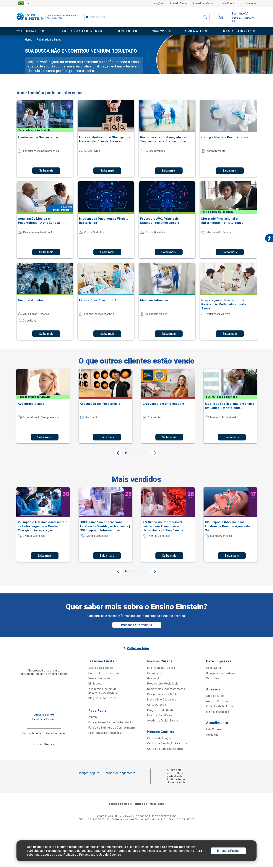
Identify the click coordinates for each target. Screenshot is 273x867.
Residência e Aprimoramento (166, 688)
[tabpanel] (43, 406)
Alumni (93, 717)
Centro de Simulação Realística (167, 743)
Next (155, 453)
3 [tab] (132, 453)
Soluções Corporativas (220, 673)
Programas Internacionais (105, 732)
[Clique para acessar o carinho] (221, 17)
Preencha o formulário (136, 625)
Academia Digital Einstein (163, 720)
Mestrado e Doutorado (161, 699)
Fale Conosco (229, 3)
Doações (158, 3)
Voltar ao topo (138, 648)
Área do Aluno (178, 3)
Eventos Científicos (159, 715)
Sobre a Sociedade (100, 667)
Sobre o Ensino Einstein (103, 673)
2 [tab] (129, 453)
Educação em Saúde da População (110, 722)
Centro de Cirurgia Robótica (165, 748)
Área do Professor (203, 3)
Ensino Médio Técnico (161, 667)
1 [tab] (126, 453)
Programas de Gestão (161, 710)
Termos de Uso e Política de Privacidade (136, 803)
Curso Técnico (156, 673)
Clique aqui (174, 769)
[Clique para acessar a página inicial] (47, 21)
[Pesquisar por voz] (87, 17)
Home (28, 39)
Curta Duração (156, 704)
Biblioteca (94, 683)
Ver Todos (212, 678)
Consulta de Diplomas (220, 706)
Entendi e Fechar (228, 851)
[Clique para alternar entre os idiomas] (24, 3)
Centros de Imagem (160, 738)
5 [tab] (139, 453)
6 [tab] (142, 453)
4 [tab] (136, 453)
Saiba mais (46, 170)
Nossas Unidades (99, 678)
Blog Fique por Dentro (102, 698)
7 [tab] (146, 453)
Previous (118, 453)
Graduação (154, 678)
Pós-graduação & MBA (161, 694)
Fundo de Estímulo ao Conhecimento (112, 727)
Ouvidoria (250, 3)
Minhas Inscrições (217, 711)
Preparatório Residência (162, 683)
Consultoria (213, 667)
